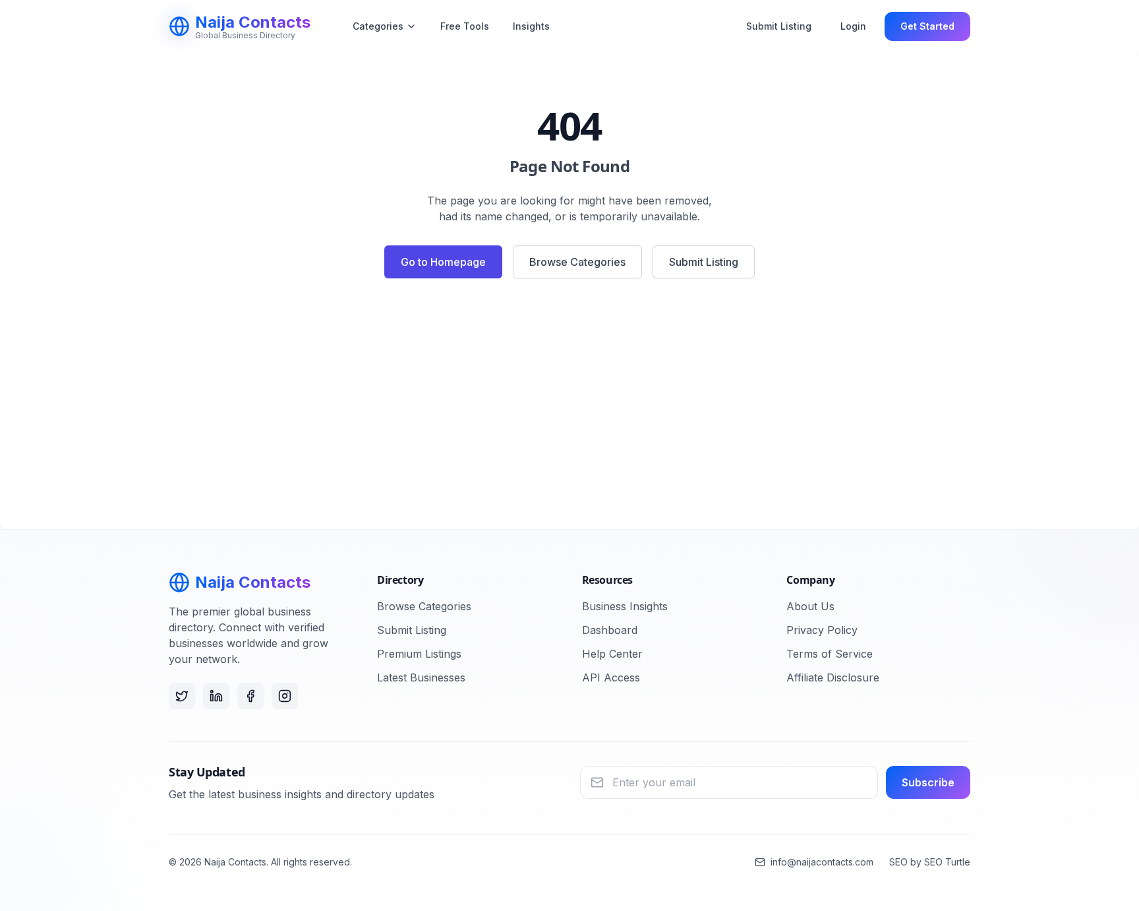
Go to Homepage (443, 261)
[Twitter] (182, 696)
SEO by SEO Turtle (929, 861)
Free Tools (464, 26)
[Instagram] (285, 696)
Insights (531, 26)
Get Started (927, 26)
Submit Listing (778, 26)
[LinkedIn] (216, 696)
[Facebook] (250, 696)
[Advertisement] (569, 409)
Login (853, 26)
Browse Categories (577, 261)
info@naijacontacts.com (822, 861)
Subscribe (928, 782)
